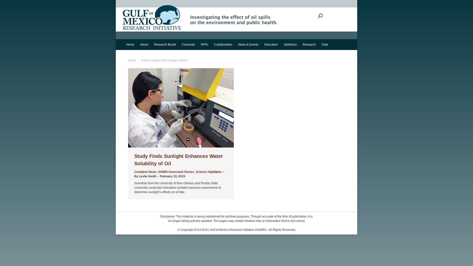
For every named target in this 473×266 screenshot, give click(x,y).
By (145, 176)
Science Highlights (209, 172)
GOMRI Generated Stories (176, 172)
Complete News (145, 172)
